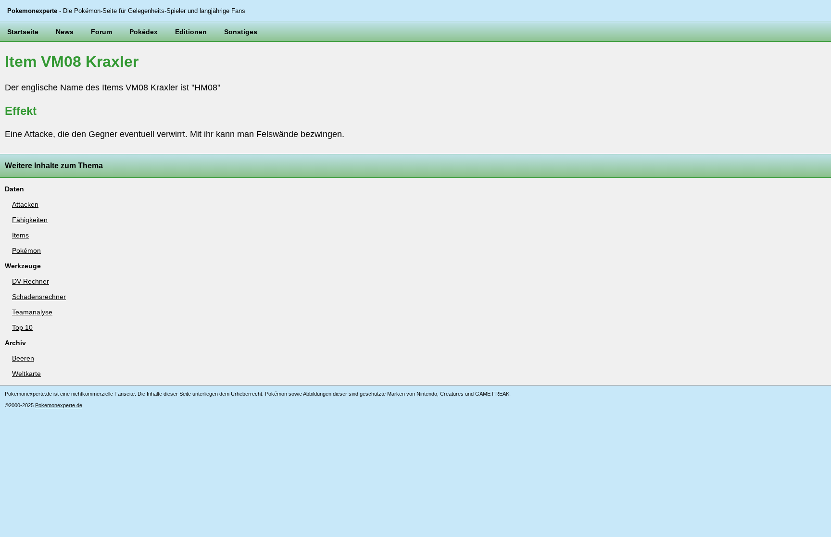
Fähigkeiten (30, 220)
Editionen (191, 32)
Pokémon (26, 250)
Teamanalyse (32, 312)
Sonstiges (240, 32)
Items (20, 235)
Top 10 (22, 327)
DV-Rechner (30, 281)
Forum (101, 32)
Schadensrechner (39, 296)
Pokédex (143, 32)
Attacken (25, 204)
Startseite (22, 32)
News (65, 32)
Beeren (23, 358)
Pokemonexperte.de (58, 405)
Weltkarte (26, 373)
